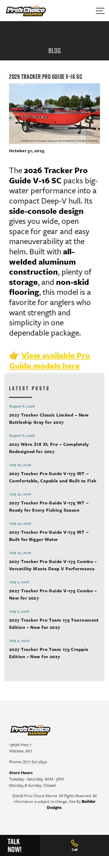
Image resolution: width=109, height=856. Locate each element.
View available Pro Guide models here (49, 360)
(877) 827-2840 (34, 761)
